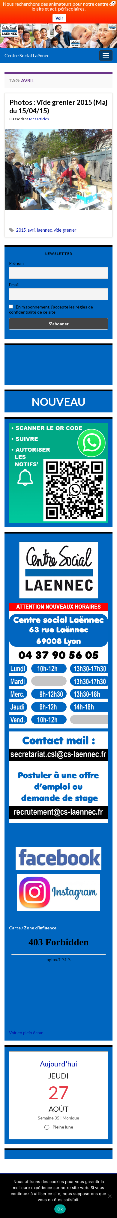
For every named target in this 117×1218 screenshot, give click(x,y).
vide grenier (65, 230)
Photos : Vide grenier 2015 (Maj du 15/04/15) (58, 106)
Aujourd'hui (58, 1063)
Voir (59, 18)
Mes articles (39, 119)
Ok (60, 1209)
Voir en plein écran (26, 1032)
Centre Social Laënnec (27, 55)
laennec (44, 230)
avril (31, 230)
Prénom (16, 263)
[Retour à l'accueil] (58, 35)
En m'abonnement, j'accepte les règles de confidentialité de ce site (51, 309)
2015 (21, 230)
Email (14, 284)
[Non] (109, 1196)
